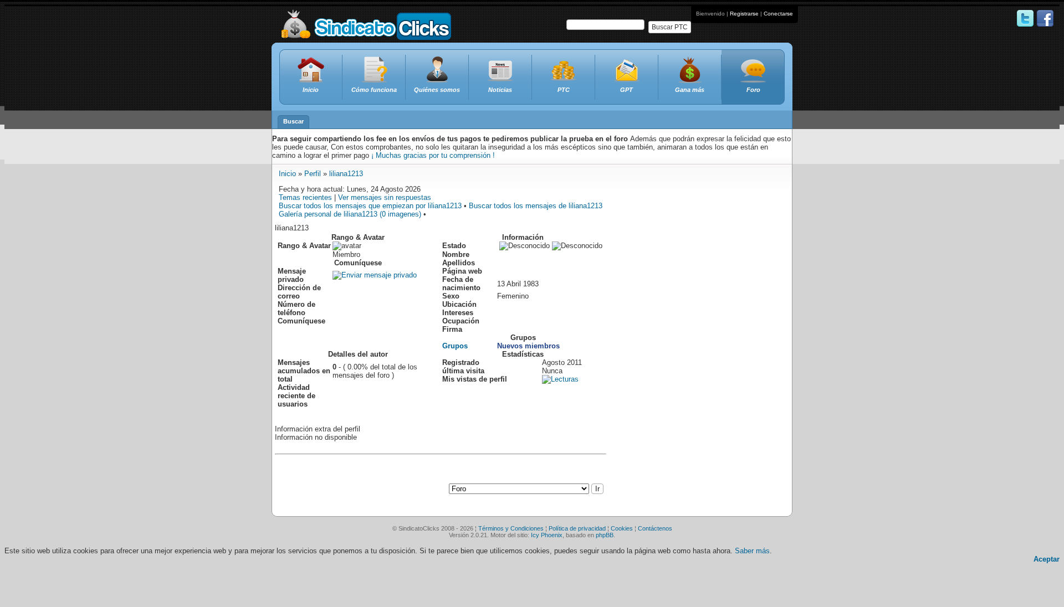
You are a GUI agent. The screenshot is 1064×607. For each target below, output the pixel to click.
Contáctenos (655, 528)
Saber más (752, 551)
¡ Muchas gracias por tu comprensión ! (433, 155)
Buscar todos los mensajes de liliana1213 (535, 206)
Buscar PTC (670, 27)
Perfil (312, 173)
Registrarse (744, 14)
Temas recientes (305, 197)
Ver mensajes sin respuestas (384, 197)
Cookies (622, 528)
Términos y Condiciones (511, 528)
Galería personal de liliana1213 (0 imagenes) (350, 214)
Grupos (455, 346)
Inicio (287, 173)
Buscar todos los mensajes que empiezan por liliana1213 (370, 206)
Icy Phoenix (546, 535)
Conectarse (778, 14)
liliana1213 (346, 173)
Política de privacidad (577, 528)
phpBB (604, 535)
